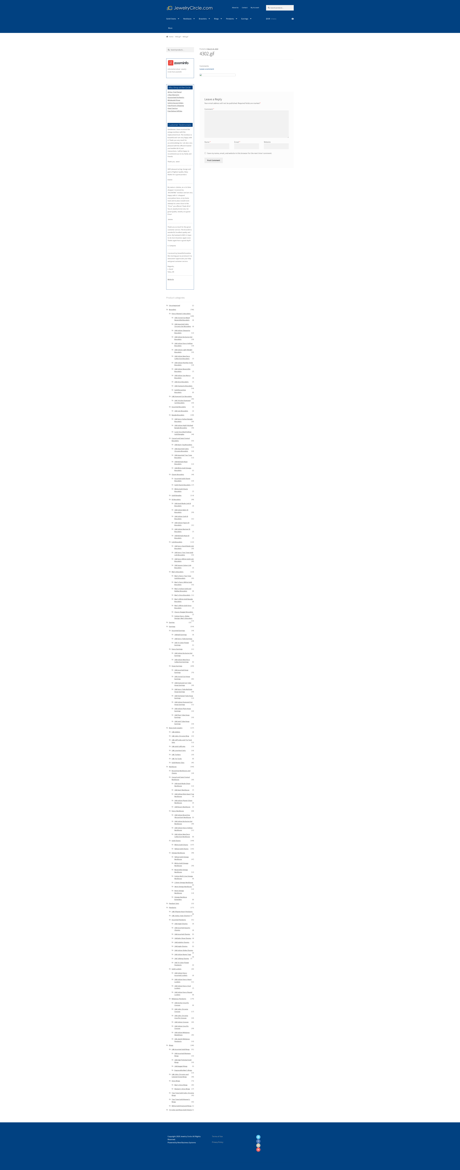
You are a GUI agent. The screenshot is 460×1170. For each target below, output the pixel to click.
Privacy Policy (217, 1142)
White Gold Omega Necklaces (181, 864)
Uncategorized (174, 305)
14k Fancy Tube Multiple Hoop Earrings (183, 690)
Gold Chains (171, 18)
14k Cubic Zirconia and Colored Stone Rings (180, 1075)
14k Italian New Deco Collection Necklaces (182, 835)
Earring (171, 622)
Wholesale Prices (174, 100)
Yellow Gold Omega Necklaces (181, 858)
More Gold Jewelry (175, 728)
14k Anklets (176, 732)
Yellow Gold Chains (181, 849)
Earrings (244, 18)
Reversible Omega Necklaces (181, 871)
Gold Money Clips (178, 762)
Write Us (171, 279)
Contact (244, 7)
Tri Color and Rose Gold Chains (180, 1110)
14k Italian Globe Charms (183, 950)
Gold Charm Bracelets (182, 485)
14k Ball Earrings (180, 635)
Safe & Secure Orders (175, 103)
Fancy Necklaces (178, 811)
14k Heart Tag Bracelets (183, 445)
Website (267, 142)
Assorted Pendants (179, 920)
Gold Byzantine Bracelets (180, 391)
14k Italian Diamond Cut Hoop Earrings (183, 703)
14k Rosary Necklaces (182, 807)
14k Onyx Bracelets (181, 382)
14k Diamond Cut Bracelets (182, 396)
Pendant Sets (174, 903)
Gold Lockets (176, 969)
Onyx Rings (176, 1081)
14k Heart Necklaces (181, 790)
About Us (235, 7)
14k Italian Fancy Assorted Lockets (180, 974)
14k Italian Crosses (181, 1022)
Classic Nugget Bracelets (183, 612)
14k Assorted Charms (182, 934)
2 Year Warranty (173, 95)
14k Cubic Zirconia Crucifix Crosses (181, 1017)
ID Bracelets (176, 499)
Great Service (173, 108)
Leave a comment (207, 69)
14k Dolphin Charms (181, 942)
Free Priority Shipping (176, 105)
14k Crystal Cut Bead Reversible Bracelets (182, 319)
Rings (216, 18)
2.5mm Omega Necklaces (183, 882)
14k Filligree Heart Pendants (182, 912)
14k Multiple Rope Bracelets (180, 463)
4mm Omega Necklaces (183, 886)
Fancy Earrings (177, 649)
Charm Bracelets (178, 474)
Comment (209, 109)
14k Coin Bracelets (181, 411)
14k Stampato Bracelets (183, 386)
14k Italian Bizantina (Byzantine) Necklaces (182, 816)
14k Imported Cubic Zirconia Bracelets (181, 450)
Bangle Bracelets (178, 415)
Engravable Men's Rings (183, 1070)
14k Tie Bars (176, 754)
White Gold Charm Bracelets (181, 490)
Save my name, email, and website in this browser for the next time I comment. (239, 153)
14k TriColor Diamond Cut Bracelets (182, 401)
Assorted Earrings (178, 630)
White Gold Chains (181, 845)
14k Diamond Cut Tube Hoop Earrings (182, 684)
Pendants (230, 18)
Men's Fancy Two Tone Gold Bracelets (182, 577)
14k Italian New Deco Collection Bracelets (182, 357)
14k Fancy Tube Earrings (183, 639)
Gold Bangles (176, 495)
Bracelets (203, 18)
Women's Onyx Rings (182, 1089)
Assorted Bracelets (179, 407)
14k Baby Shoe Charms (182, 938)
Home (171, 37)
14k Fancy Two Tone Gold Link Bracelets (183, 553)
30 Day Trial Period (174, 92)
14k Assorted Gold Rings (181, 1049)
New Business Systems (186, 1142)
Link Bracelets (177, 542)
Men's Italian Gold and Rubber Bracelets (182, 590)
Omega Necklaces (178, 853)
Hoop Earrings (177, 666)
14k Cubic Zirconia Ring (180, 736)
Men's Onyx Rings (180, 1085)
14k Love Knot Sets (179, 750)
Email (237, 142)
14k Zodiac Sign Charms (181, 916)
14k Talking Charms (181, 958)
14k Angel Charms (181, 924)
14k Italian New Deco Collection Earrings (182, 661)
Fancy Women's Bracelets (181, 314)
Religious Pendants (179, 999)
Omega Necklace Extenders (180, 898)
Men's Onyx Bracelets (182, 595)
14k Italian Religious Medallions (182, 1033)
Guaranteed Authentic (176, 97)
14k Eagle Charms (180, 946)
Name (207, 142)
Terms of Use (217, 1136)
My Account (255, 7)
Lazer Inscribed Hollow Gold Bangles (182, 433)
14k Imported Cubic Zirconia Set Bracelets (182, 325)
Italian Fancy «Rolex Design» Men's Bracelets (183, 617)
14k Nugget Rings (180, 1066)
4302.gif (178, 37)
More (170, 28)
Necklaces (187, 18)
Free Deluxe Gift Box (175, 111)
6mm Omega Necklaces (179, 892)
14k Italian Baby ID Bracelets (181, 511)
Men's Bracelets (177, 572)
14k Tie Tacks (177, 759)
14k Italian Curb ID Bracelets (181, 517)
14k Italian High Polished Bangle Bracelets (183, 426)
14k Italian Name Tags (182, 954)
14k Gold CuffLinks (178, 746)
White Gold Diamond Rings (182, 1106)
